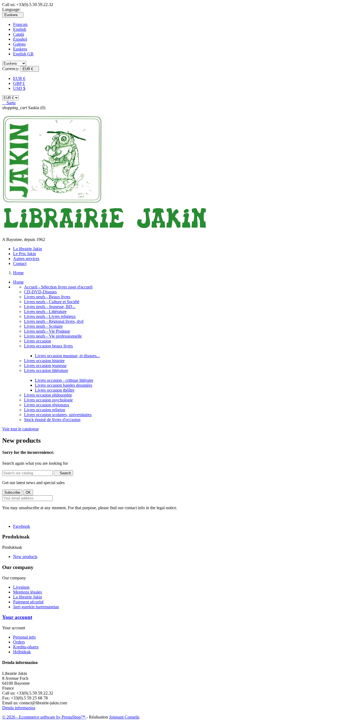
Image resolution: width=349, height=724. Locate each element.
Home (18, 282)
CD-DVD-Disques (40, 292)
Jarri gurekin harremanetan (36, 606)
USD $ (19, 88)
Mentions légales (27, 592)
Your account (17, 617)
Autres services (26, 258)
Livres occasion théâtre (54, 390)
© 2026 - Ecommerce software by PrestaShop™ (44, 717)
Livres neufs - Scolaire (43, 326)
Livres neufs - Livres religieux (50, 316)
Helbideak (22, 651)
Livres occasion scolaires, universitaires (58, 414)
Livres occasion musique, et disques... (67, 355)
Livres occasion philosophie (48, 395)
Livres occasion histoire (44, 360)
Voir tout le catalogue (20, 429)
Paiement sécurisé (28, 602)
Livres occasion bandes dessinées (63, 385)
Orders (19, 642)
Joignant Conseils (124, 717)
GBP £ (19, 83)
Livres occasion (37, 341)
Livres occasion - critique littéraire (64, 380)
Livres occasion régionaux (46, 405)
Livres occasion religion (44, 409)
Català (18, 34)
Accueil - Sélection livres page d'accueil (58, 287)
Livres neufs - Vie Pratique (47, 331)
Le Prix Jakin (24, 253)
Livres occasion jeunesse (45, 365)
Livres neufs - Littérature (45, 311)
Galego (19, 44)
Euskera (20, 49)
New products (25, 556)
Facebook (21, 526)
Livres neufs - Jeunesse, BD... (50, 306)
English (19, 29)
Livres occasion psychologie (48, 400)
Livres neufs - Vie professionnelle (53, 336)
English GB (23, 54)
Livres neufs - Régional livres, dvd (53, 321)
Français (20, 24)
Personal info (24, 637)
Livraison (21, 587)
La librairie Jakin (27, 248)
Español (20, 39)
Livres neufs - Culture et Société (51, 301)
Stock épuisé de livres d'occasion (52, 419)
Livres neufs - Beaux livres (47, 296)
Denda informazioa (18, 707)
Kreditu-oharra (25, 647)
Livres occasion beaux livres (48, 346)
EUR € (19, 78)
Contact (19, 263)
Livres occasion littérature (46, 370)
